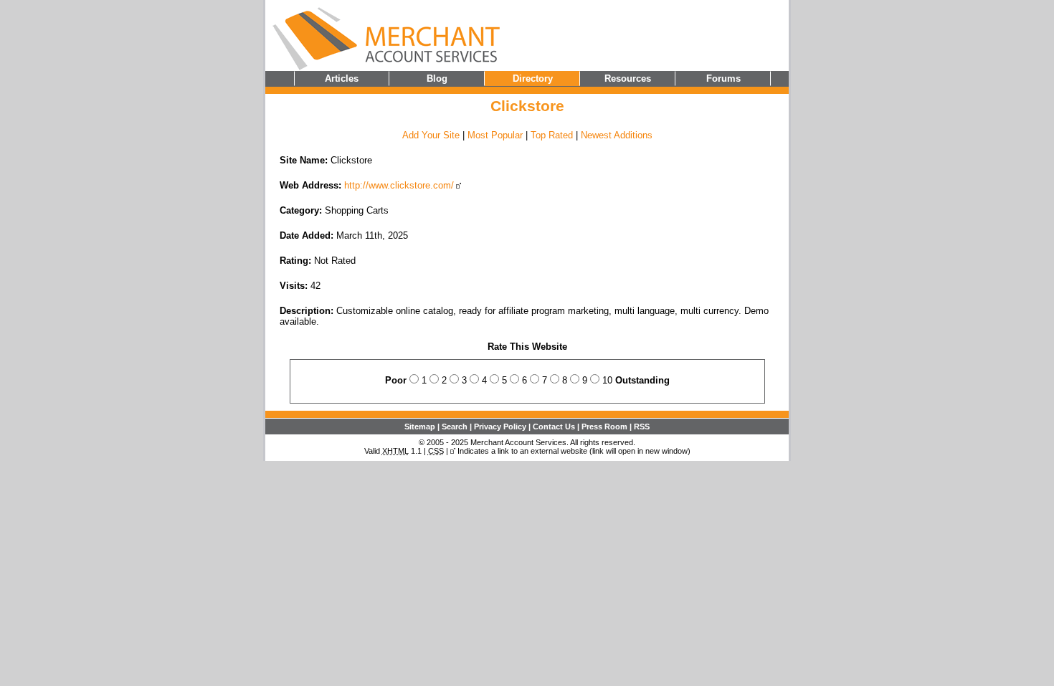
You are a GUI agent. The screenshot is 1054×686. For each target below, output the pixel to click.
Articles (342, 78)
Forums (723, 78)
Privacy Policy (500, 426)
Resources (627, 78)
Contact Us (554, 426)
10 (607, 380)
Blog (437, 78)
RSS (642, 426)
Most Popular (495, 135)
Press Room (604, 426)
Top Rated (552, 135)
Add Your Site (431, 135)
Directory (533, 78)
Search (454, 426)
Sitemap (419, 426)
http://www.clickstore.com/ (399, 185)
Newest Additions (616, 135)
